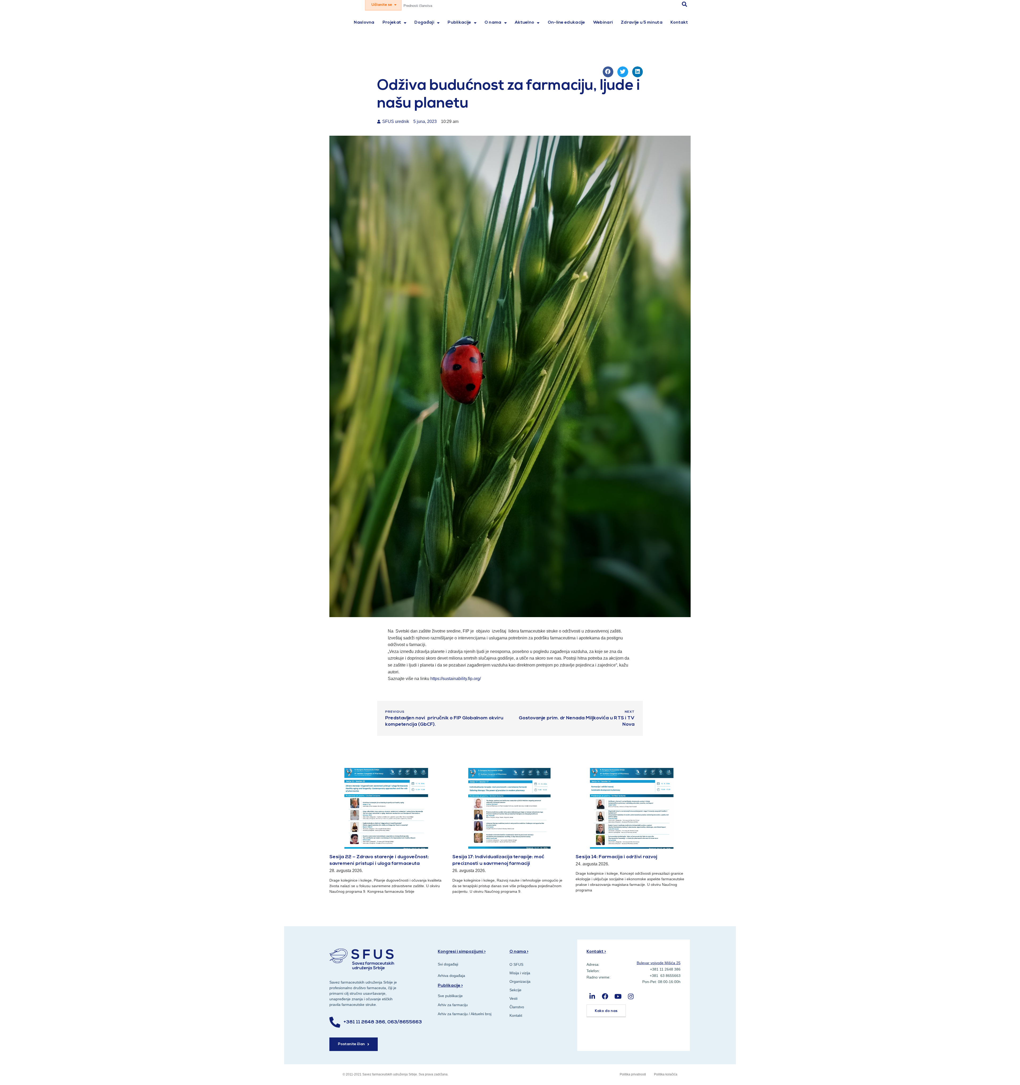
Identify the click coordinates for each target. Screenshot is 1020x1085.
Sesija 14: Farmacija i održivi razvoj (616, 857)
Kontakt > (596, 952)
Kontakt (679, 22)
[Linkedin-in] (592, 996)
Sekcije (515, 990)
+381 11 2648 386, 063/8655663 (382, 1022)
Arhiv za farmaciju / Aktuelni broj (464, 1014)
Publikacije (459, 22)
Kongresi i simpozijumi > (462, 952)
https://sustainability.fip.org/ (455, 678)
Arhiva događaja (451, 975)
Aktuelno (524, 22)
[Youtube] (618, 996)
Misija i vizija (519, 973)
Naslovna (364, 22)
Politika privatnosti (633, 1074)
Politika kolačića (665, 1074)
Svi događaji (448, 964)
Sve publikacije (450, 996)
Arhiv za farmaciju (453, 1005)
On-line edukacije (566, 22)
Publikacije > (450, 986)
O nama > (518, 952)
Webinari (603, 22)
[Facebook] (605, 996)
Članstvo (516, 1007)
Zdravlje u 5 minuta (641, 22)
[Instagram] (630, 996)
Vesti (513, 998)
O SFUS (516, 964)
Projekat (391, 22)
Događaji (424, 22)
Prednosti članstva (417, 6)
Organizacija (519, 981)
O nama (493, 22)
